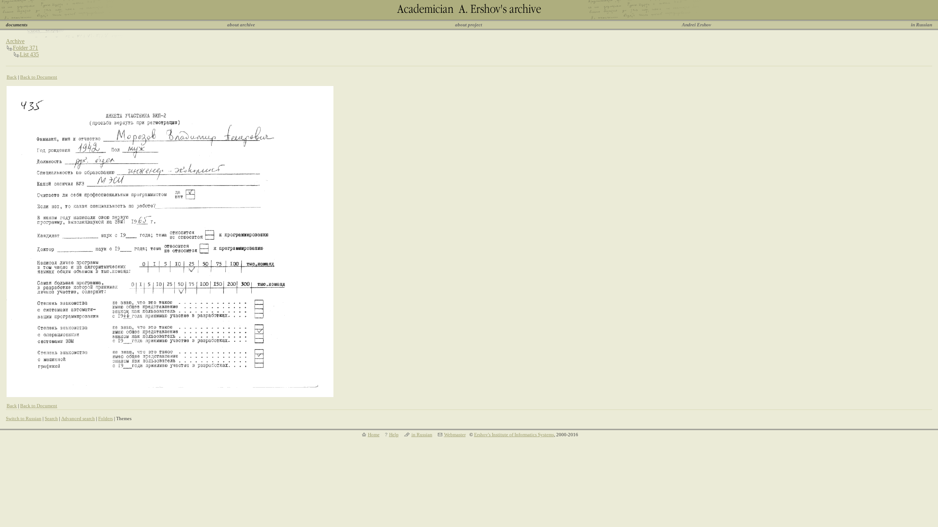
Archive (15, 41)
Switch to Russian (23, 418)
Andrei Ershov (696, 24)
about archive (241, 24)
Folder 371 (25, 48)
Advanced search (78, 418)
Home (374, 434)
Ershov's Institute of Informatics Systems (514, 434)
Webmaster (455, 434)
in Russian (921, 24)
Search (51, 418)
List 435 (29, 54)
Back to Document (38, 77)
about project (468, 24)
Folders (105, 418)
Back (12, 77)
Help (394, 434)
